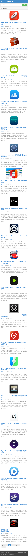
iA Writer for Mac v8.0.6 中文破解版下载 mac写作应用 (13, 424)
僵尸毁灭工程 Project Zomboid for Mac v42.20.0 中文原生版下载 (13, 530)
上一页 (3, 545)
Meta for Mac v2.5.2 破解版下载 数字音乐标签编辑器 (14, 396)
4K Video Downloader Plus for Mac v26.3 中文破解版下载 (14, 76)
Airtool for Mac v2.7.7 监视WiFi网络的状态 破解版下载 (14, 504)
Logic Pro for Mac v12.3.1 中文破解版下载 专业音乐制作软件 (14, 155)
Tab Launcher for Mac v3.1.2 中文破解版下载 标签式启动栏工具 (14, 49)
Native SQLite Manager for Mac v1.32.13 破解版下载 (13, 23)
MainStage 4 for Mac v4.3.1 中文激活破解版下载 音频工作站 (13, 128)
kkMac (14, 1)
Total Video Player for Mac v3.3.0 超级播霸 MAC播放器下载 (13, 479)
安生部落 (24, 552)
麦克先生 (2, 26)
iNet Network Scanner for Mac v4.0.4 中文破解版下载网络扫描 (13, 315)
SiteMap (12, 554)
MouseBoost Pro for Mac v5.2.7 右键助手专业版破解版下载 (13, 343)
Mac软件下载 (7, 554)
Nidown (2, 554)
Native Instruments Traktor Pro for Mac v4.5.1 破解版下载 (14, 236)
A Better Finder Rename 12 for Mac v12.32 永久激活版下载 (13, 369)
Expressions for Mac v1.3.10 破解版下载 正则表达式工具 (14, 451)
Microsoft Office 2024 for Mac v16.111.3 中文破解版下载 (14, 181)
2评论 (11, 105)
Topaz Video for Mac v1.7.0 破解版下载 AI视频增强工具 (13, 288)
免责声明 (20, 552)
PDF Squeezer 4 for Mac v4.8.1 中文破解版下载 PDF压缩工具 (13, 262)
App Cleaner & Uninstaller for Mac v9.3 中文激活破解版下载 (14, 102)
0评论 (11, 26)
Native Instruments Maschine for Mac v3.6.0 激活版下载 (14, 209)
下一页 (3, 547)
